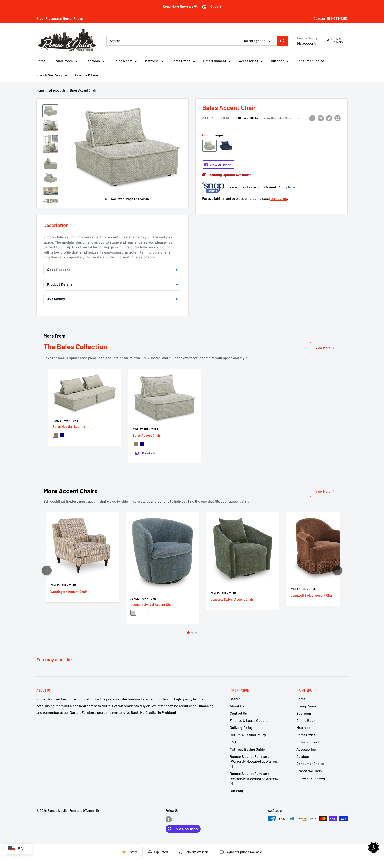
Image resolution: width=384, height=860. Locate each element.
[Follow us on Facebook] (169, 819)
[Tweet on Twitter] (329, 117)
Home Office (180, 61)
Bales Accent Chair (146, 435)
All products (57, 90)
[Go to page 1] (188, 632)
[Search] (282, 41)
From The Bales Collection (280, 118)
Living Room (63, 61)
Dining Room (122, 61)
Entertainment (214, 61)
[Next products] (337, 570)
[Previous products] (47, 570)
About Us (237, 706)
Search (235, 699)
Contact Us (238, 713)
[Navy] (226, 146)
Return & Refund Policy (248, 735)
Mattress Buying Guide (247, 749)
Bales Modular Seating (69, 426)
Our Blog (236, 790)
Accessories (248, 61)
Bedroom (92, 61)
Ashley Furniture (216, 118)
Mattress (152, 61)
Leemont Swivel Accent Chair (152, 604)
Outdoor (277, 61)
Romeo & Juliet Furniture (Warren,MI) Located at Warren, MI (254, 761)
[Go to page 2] (192, 633)
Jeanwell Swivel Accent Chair (312, 595)
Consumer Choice (310, 61)
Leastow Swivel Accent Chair (231, 599)
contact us (278, 198)
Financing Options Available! (228, 174)
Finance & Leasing (89, 75)
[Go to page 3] (196, 633)
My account (306, 43)
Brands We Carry (49, 75)
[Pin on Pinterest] (321, 117)
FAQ (233, 742)
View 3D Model (220, 164)
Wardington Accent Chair (68, 592)
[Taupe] (209, 145)
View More (322, 348)
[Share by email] (337, 117)
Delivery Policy (241, 727)
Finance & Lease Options (249, 720)
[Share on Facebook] (312, 117)
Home (41, 61)
